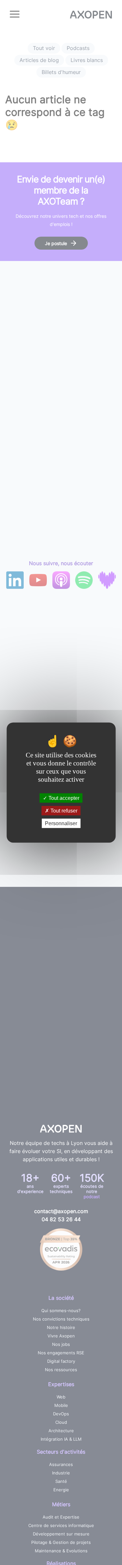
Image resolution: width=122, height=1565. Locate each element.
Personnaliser (61, 823)
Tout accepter (63, 798)
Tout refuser (63, 810)
